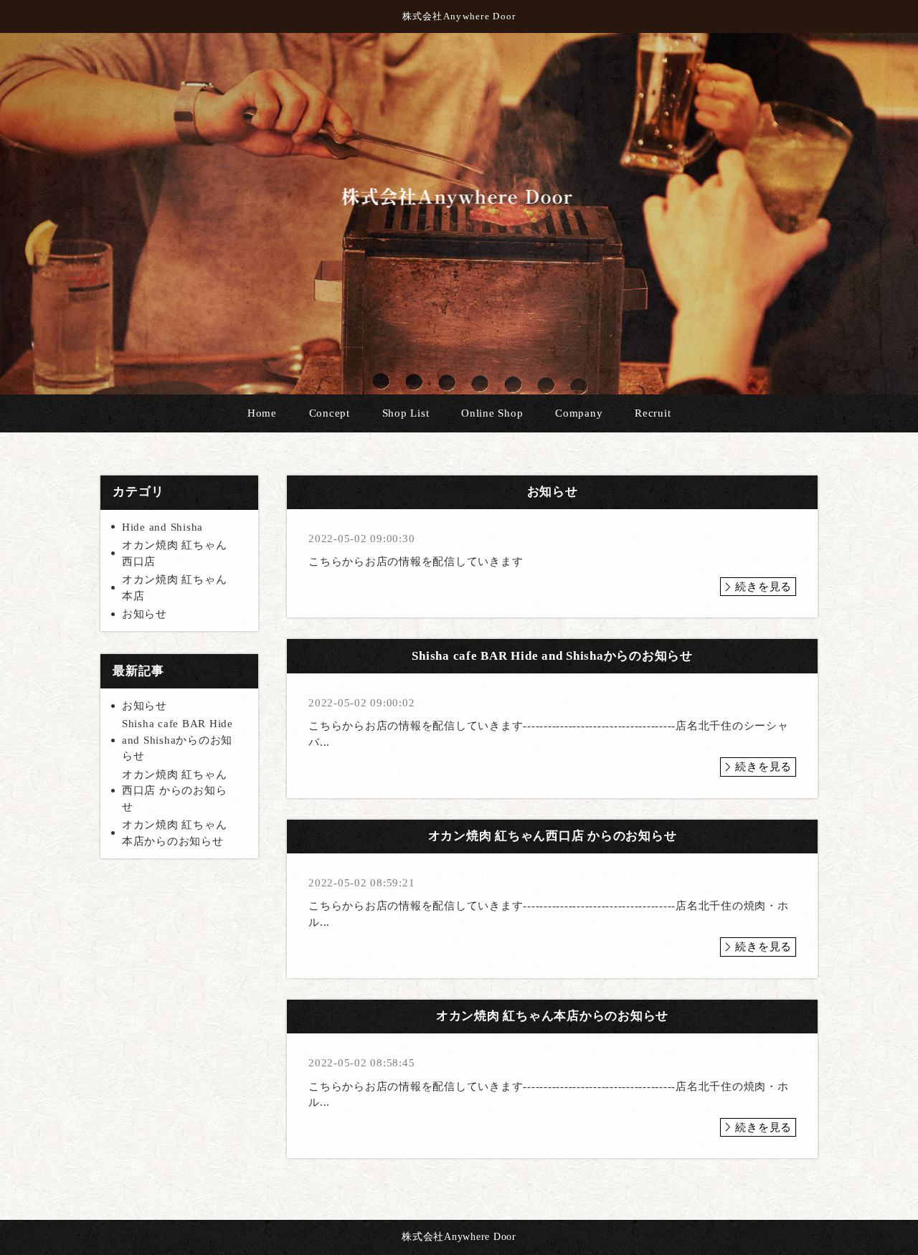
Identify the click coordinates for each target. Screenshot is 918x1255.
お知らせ (144, 614)
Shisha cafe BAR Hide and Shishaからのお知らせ (177, 740)
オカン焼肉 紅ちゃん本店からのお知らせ (174, 833)
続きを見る (763, 586)
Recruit (653, 413)
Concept (329, 413)
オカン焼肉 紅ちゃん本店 (174, 588)
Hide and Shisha (162, 527)
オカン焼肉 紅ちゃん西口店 (174, 553)
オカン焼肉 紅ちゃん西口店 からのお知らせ (174, 791)
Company (578, 413)
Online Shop (492, 413)
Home (262, 413)
